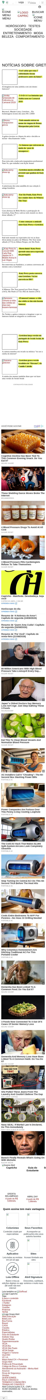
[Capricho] (23, 15)
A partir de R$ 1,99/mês (32, 1200)
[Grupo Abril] (3, 2)
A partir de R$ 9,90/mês (13, 1200)
